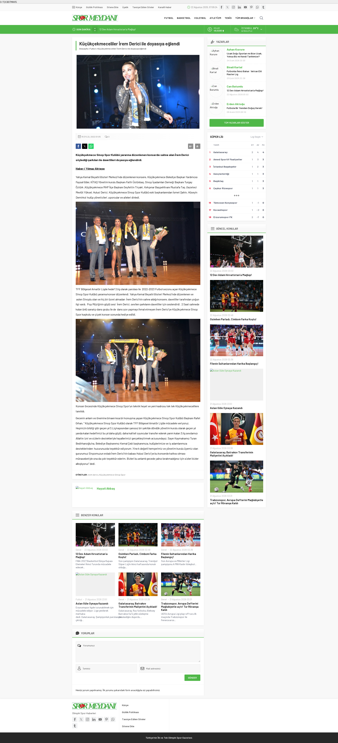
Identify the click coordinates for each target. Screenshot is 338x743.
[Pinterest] (251, 7)
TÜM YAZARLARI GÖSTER (236, 122)
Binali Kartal (234, 67)
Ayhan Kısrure (236, 49)
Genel (78, 549)
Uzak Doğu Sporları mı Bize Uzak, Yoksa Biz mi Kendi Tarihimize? (244, 55)
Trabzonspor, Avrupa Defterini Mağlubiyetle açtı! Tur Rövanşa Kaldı (180, 606)
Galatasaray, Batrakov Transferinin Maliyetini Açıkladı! (137, 605)
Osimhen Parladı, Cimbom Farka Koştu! (137, 555)
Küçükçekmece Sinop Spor (112, 474)
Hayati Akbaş (106, 488)
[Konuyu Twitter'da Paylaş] (84, 146)
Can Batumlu (235, 86)
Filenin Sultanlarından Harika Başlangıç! (178, 555)
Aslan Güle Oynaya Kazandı (92, 603)
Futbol (93, 48)
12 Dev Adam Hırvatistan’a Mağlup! (117, 29)
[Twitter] (227, 7)
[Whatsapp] (257, 7)
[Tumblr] (263, 7)
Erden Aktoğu (236, 104)
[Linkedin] (239, 7)
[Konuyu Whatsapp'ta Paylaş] (91, 146)
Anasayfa (83, 48)
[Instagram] (233, 7)
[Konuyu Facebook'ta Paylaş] (78, 146)
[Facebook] (221, 7)
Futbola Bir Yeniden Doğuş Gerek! (244, 107)
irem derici (93, 474)
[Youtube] (245, 7)
